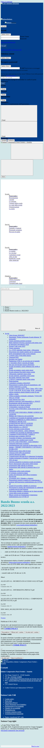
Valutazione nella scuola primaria (19, 471)
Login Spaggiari (10, 76)
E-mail (22, 68)
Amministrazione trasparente (14, 714)
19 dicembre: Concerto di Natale (19, 407)
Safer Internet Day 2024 (17, 399)
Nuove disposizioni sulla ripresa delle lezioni (23, 464)
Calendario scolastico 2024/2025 (19, 383)
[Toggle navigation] (17, 167)
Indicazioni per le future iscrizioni (20, 405)
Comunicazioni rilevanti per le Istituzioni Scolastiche (26, 456)
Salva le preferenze (16, 658)
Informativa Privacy (11, 703)
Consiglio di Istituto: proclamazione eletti (22, 438)
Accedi (4, 26)
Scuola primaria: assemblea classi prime (21, 376)
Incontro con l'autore (15, 359)
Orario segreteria (14, 348)
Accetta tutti (32, 632)
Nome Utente (24, 36)
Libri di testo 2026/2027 (17, 335)
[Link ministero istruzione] (10, 3)
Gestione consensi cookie (13, 712)
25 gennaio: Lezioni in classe (18, 473)
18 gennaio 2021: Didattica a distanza (21, 478)
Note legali (8, 701)
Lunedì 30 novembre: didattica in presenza (22, 486)
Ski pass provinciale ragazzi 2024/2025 (21, 365)
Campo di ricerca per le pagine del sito (13, 287)
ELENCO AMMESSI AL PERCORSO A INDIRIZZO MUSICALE (23, 420)
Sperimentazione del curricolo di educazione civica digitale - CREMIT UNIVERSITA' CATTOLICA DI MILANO (25, 447)
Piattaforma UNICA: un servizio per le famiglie (24, 361)
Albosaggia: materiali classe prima (20, 374)
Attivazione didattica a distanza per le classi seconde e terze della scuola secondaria (26, 492)
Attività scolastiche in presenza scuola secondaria (25, 462)
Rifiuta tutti (17, 632)
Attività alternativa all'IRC (17, 454)
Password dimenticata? (8, 42)
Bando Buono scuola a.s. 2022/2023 (21, 425)
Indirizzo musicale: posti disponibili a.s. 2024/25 (24, 401)
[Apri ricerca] (27, 151)
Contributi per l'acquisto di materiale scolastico (24, 432)
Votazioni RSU (14, 357)
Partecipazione (13, 381)
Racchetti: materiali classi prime (19, 377)
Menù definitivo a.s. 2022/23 (18, 427)
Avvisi (7, 309)
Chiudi (3, 89)
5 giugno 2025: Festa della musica (20, 355)
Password (23, 39)
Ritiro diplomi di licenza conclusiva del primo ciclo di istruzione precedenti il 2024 (25, 343)
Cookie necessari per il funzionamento (13, 650)
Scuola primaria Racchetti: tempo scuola (22, 372)
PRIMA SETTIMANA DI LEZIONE (21, 416)
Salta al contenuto (6, 2)
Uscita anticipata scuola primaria (19, 429)
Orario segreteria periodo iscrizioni (20, 341)
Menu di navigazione (29, 329)
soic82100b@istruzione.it (26, 679)
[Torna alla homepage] (22, 142)
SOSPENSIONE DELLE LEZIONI (21, 423)
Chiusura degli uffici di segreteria (19, 453)
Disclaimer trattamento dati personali (12, 730)
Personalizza (5, 632)
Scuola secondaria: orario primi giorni (21, 370)
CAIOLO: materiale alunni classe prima (22, 379)
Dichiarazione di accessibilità (14, 706)
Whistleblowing (10, 710)
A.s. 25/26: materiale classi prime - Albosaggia (24, 350)
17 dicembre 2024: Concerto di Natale (21, 363)
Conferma (11, 140)
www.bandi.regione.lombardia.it (26, 525)
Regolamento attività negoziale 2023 (21, 403)
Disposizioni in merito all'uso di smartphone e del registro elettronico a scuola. (25, 386)
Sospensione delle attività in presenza (21, 465)
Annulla (4, 140)
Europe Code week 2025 (17, 346)
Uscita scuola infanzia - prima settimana (22, 431)
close (3, 176)
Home (7, 307)
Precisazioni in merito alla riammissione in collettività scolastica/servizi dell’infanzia (26, 488)
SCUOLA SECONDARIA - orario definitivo (23, 442)
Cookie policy (9, 699)
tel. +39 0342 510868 (15, 677)
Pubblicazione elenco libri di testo (20, 451)
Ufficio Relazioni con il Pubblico (15, 704)
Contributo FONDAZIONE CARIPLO (22, 434)
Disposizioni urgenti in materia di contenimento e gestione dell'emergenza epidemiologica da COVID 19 (25, 482)
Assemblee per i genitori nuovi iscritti (21, 440)
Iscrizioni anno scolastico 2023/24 (20, 436)
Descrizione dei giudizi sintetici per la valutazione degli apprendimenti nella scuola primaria (25, 353)
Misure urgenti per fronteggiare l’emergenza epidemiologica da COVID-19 (23, 496)
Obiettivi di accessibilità (12, 708)
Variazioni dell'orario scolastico (19, 443)
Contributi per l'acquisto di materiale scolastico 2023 (26, 418)
